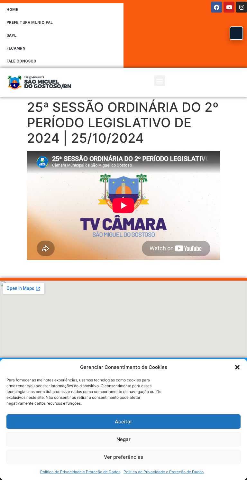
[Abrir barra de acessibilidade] (236, 33)
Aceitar (123, 421)
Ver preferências (123, 457)
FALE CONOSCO (21, 61)
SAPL (11, 35)
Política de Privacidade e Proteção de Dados (80, 471)
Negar (123, 439)
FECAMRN (15, 48)
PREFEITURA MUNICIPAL (29, 22)
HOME (12, 9)
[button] (237, 367)
